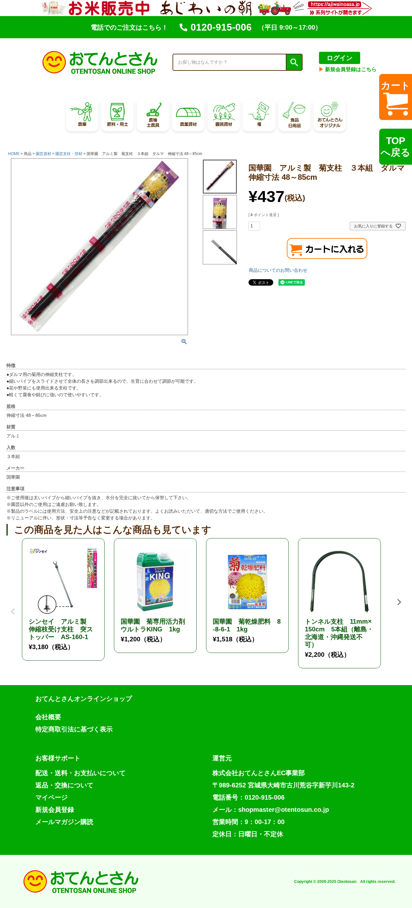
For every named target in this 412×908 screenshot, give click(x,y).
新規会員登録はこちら (348, 69)
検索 (294, 62)
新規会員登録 (54, 809)
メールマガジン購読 (64, 821)
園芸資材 (43, 153)
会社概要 (48, 716)
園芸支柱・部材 (68, 153)
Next (399, 602)
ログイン (339, 57)
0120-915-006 (221, 27)
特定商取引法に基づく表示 (74, 729)
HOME (14, 153)
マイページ (51, 797)
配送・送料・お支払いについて (80, 772)
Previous (12, 606)
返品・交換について (64, 785)
